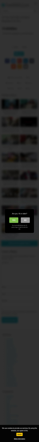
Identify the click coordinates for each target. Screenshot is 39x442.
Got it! (19, 434)
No (25, 220)
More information (19, 439)
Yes (13, 220)
